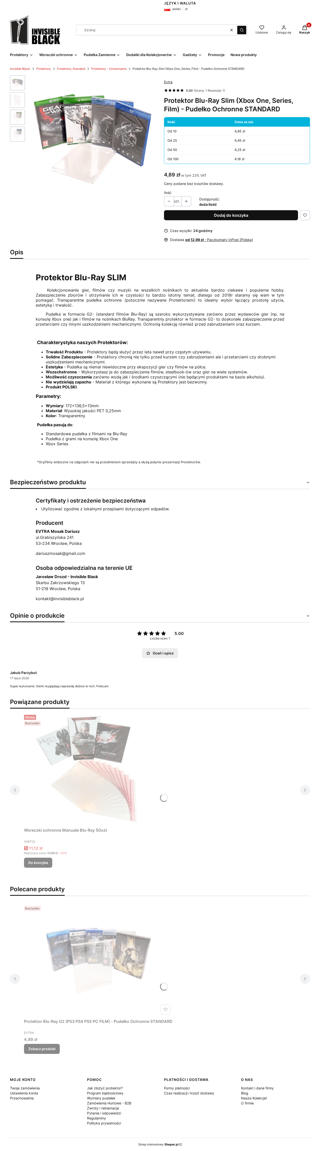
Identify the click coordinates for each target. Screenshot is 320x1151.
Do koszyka (38, 862)
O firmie (247, 1103)
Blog (244, 1093)
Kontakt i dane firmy (257, 1088)
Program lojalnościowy (105, 1093)
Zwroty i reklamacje (103, 1108)
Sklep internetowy (158, 1144)
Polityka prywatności (104, 1123)
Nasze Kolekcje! (254, 1098)
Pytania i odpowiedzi (104, 1113)
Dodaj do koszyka (231, 215)
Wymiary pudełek (101, 1098)
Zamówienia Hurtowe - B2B (109, 1103)
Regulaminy (96, 1118)
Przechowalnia (22, 1098)
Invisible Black (20, 69)
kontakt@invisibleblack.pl (60, 598)
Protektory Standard (71, 69)
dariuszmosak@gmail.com (60, 553)
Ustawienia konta (24, 1093)
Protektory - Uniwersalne (108, 69)
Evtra (168, 82)
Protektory (43, 69)
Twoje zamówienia (25, 1088)
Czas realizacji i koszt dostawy (189, 1093)
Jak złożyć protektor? (105, 1088)
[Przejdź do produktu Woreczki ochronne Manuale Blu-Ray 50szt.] (86, 769)
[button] (241, 30)
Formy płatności (177, 1088)
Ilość (168, 192)
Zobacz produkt (42, 1049)
